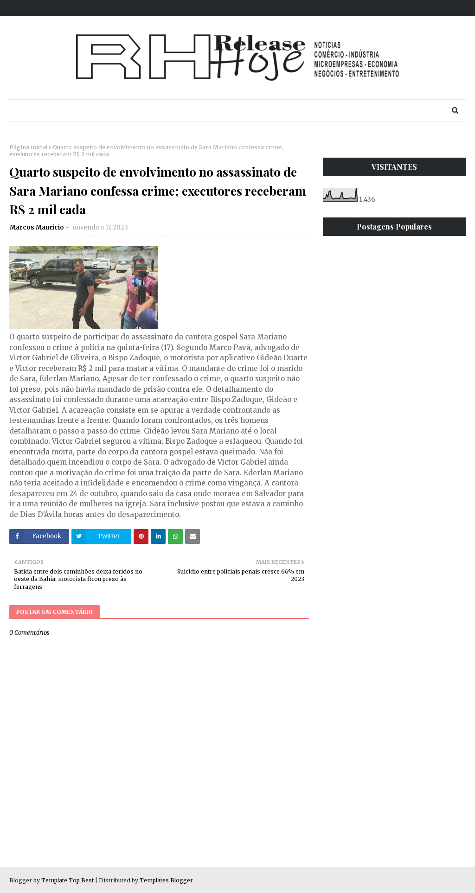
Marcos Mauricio (37, 227)
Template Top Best (67, 880)
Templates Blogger (166, 880)
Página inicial (28, 147)
